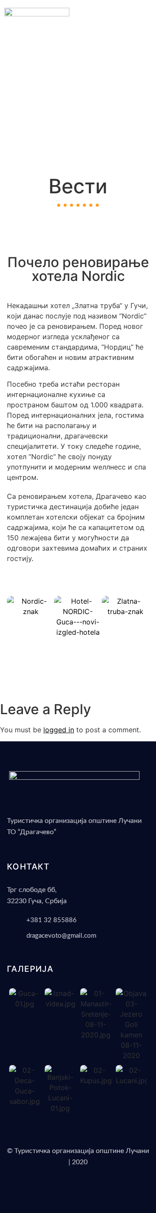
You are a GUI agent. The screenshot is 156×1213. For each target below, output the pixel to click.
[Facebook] (72, 1185)
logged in (58, 729)
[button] (144, 40)
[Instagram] (83, 1185)
